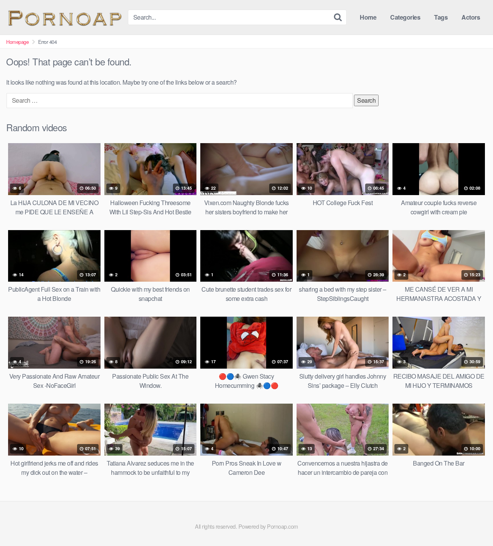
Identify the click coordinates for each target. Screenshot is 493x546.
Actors (470, 17)
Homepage (17, 41)
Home (368, 17)
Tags (441, 17)
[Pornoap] (64, 17)
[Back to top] (472, 521)
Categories (405, 17)
